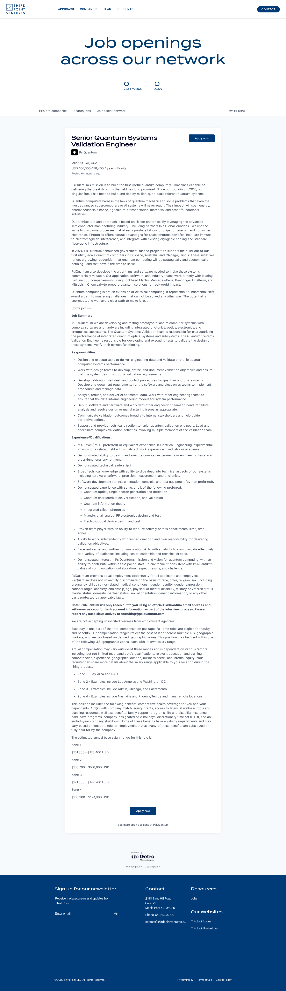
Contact (268, 9)
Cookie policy (152, 866)
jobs (82, 111)
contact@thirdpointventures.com (165, 922)
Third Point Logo (15, 9)
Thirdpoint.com (201, 921)
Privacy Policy (185, 979)
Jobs (194, 898)
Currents (126, 9)
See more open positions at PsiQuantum (143, 824)
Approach (66, 9)
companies (53, 111)
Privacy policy (134, 866)
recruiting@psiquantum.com (143, 614)
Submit (113, 913)
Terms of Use (204, 979)
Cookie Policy (224, 979)
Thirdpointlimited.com (205, 928)
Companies (88, 9)
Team (107, 9)
